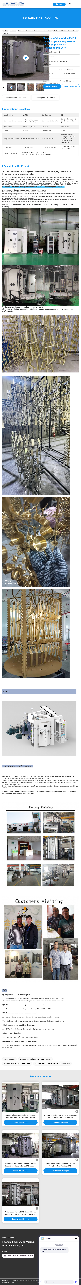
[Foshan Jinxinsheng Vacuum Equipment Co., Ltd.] (13, 4)
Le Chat (59, 4)
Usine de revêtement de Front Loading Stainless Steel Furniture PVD (60, 1165)
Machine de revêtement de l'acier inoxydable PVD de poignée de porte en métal (60, 1116)
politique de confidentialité (5, 1281)
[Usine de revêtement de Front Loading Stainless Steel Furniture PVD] (60, 1145)
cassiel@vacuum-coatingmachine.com (20, 1255)
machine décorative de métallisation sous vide (52, 1063)
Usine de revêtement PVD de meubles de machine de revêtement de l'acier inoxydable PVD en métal (20, 1213)
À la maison (5, 31)
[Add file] (41, 1282)
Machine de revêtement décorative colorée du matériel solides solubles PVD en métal (20, 1165)
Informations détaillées (16, 98)
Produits (13, 31)
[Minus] (76, 1238)
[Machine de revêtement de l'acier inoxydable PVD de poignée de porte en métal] (60, 1097)
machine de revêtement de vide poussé (35, 1059)
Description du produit (45, 98)
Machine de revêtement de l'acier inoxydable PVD (34, 31)
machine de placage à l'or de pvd (17, 1063)
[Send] (76, 1282)
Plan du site (14, 1281)
